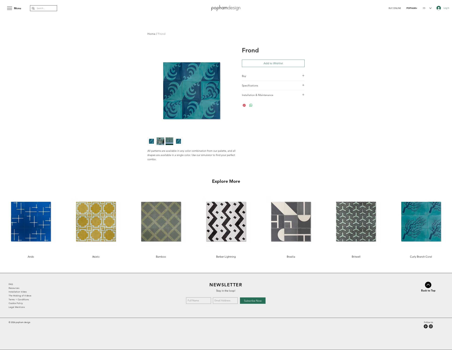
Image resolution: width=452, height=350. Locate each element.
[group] (226, 224)
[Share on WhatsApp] (251, 105)
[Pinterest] (426, 326)
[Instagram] (431, 326)
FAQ (11, 284)
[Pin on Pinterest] (244, 105)
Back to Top (428, 290)
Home (151, 33)
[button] (395, 8)
